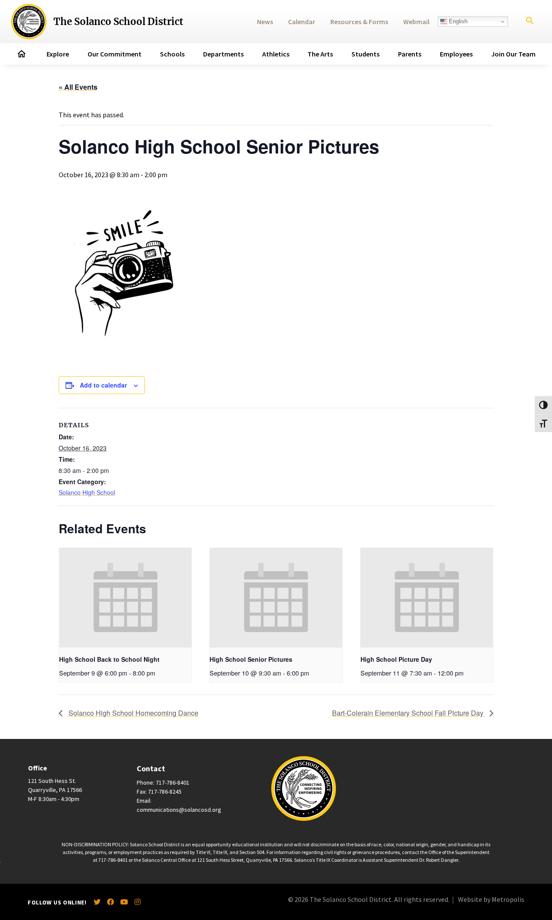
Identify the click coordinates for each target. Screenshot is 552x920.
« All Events (78, 87)
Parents (409, 54)
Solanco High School (87, 492)
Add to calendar (103, 385)
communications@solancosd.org (179, 810)
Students (365, 54)
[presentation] (125, 597)
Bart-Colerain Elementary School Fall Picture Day (408, 713)
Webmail (416, 21)
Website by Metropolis (491, 899)
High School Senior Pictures (251, 659)
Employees (456, 54)
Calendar (301, 21)
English (457, 21)
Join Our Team (513, 54)
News (265, 21)
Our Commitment (114, 54)
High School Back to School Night (109, 659)
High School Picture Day (396, 659)
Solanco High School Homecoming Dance (132, 713)
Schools (172, 54)
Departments (223, 54)
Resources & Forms (359, 21)
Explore (58, 54)
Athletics (275, 54)
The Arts (320, 54)
